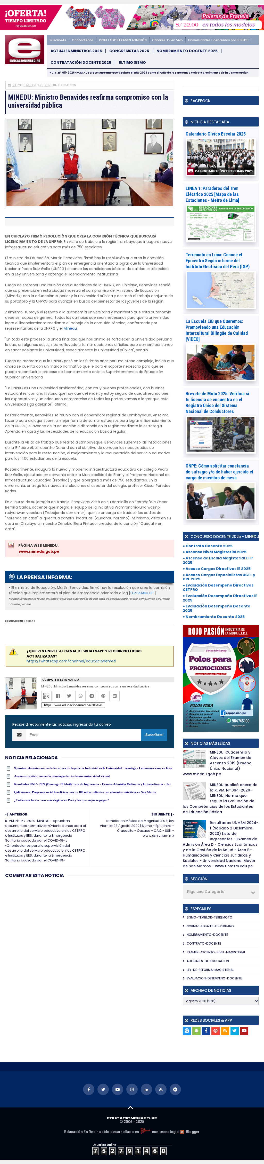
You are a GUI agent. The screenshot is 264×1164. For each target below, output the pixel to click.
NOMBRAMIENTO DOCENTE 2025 (187, 51)
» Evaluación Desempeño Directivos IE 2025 (220, 598)
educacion (67, 85)
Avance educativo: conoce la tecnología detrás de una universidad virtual (62, 776)
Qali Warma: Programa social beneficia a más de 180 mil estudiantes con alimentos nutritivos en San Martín (85, 792)
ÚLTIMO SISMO (132, 62)
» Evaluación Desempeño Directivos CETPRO (218, 587)
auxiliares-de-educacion (208, 961)
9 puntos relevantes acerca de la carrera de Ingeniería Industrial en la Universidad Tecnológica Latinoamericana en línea (93, 768)
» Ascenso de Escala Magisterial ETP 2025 (218, 560)
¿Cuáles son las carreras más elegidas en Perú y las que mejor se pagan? (61, 800)
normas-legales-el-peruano (210, 926)
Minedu (70, 328)
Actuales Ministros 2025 (76, 51)
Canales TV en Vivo (167, 40)
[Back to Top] (130, 1107)
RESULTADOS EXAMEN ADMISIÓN (123, 40)
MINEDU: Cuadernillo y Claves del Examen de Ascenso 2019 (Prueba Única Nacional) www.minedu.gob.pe (217, 763)
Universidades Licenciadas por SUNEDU (218, 40)
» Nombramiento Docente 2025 (214, 616)
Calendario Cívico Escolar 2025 (216, 134)
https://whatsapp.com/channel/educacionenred (71, 661)
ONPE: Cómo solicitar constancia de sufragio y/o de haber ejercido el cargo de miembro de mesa (219, 471)
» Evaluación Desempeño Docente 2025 (216, 608)
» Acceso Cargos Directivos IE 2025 (217, 568)
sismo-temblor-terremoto (209, 917)
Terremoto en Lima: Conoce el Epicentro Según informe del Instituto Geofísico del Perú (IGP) (218, 260)
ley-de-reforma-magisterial (210, 970)
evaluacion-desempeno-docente (214, 978)
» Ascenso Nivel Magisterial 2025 (214, 552)
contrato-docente (204, 943)
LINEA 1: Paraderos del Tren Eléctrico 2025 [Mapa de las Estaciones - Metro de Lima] (212, 194)
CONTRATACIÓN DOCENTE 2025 (81, 62)
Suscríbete (58, 40)
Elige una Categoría (206, 891)
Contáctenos (83, 40)
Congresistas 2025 (129, 51)
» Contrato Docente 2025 (208, 546)
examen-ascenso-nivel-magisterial (216, 952)
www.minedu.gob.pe (39, 551)
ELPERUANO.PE (142, 593)
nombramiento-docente (207, 934)
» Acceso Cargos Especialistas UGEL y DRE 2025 (219, 577)
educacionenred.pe (20, 621)
